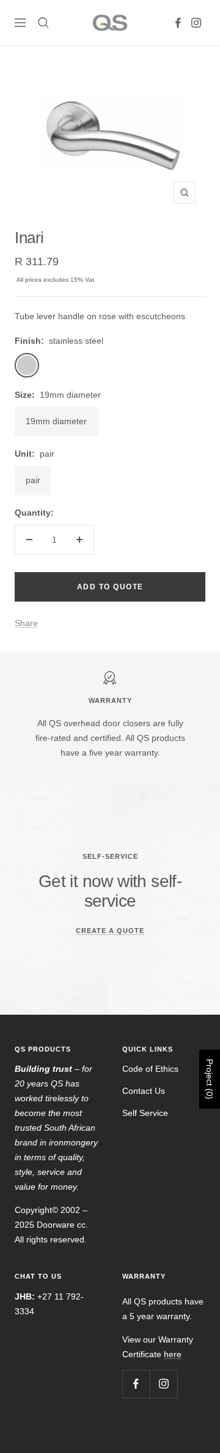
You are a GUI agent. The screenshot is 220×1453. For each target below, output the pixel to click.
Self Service (145, 1113)
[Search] (43, 22)
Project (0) (210, 1079)
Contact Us (143, 1091)
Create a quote (110, 930)
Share (26, 623)
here (173, 1354)
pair (33, 480)
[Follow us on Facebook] (178, 23)
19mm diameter (56, 421)
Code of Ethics (150, 1069)
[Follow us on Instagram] (196, 23)
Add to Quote (110, 587)
